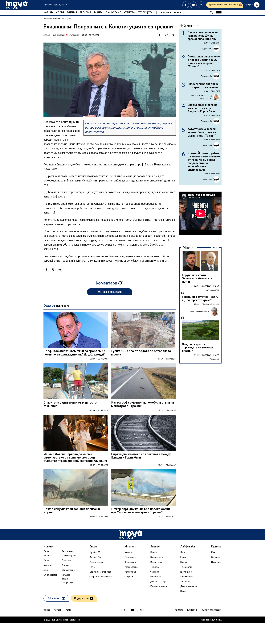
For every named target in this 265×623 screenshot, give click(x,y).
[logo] (17, 5)
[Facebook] (185, 5)
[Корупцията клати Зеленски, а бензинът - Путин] (200, 261)
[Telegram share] (173, 35)
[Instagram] (201, 5)
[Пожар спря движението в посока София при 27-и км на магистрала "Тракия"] (143, 487)
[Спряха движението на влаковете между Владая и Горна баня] (143, 433)
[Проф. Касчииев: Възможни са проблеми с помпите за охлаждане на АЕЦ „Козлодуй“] (75, 330)
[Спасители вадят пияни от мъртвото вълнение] (75, 381)
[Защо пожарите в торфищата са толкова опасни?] (200, 330)
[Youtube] (193, 5)
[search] (211, 12)
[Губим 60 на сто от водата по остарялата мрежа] (143, 330)
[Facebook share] (159, 35)
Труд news (214, 359)
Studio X (218, 620)
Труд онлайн (58, 35)
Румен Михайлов (211, 290)
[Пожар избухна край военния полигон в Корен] (75, 487)
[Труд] (130, 534)
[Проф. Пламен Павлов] (214, 311)
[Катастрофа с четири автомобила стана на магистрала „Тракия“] (143, 381)
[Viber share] (166, 35)
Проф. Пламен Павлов (199, 311)
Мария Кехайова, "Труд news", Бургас (201, 96)
